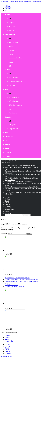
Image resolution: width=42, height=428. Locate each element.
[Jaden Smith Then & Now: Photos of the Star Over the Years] (15, 269)
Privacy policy (9, 341)
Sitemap (7, 336)
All (10, 19)
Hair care (12, 26)
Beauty (7, 15)
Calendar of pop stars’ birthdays (14, 286)
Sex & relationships (15, 58)
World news (13, 113)
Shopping (8, 117)
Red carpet (12, 85)
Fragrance (12, 22)
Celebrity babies (14, 97)
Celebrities (9, 136)
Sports (11, 62)
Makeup (11, 30)
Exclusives (8, 152)
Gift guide (12, 125)
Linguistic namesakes (11, 285)
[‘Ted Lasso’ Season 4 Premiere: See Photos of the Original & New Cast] (15, 303)
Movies (11, 50)
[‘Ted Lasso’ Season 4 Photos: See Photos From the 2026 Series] (15, 324)
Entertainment (10, 34)
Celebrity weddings (15, 81)
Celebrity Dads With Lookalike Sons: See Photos (20, 166)
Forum (7, 156)
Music (11, 54)
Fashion (7, 70)
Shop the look (13, 129)
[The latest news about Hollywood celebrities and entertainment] (21, 1)
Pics (10, 109)
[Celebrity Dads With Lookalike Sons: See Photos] (15, 250)
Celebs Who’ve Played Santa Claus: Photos (18, 181)
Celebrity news (14, 101)
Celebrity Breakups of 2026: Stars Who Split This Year (21, 187)
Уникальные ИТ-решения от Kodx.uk (17, 278)
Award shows (13, 42)
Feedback (8, 337)
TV (10, 66)
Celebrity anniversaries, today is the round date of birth (21, 279)
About (7, 339)
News (6, 89)
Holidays (12, 46)
